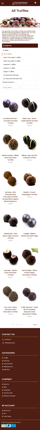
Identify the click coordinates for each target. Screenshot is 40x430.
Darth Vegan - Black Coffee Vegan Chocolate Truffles (29, 273)
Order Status (7, 416)
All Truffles (8, 54)
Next (35, 324)
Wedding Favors (8, 366)
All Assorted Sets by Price (12, 78)
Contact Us (8, 339)
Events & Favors (8, 82)
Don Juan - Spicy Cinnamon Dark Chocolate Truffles (10, 309)
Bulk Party (7, 369)
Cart (5, 413)
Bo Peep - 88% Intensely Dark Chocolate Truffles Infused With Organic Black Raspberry (11, 196)
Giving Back (7, 390)
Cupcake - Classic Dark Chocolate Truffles (10, 273)
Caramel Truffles (9, 64)
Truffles (5, 50)
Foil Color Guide (8, 393)
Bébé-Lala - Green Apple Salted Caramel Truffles (29, 121)
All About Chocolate (9, 396)
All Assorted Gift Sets (11, 75)
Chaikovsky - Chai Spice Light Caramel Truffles (10, 236)
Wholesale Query (10, 343)
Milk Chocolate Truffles (11, 61)
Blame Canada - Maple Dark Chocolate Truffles (10, 158)
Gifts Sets (6, 361)
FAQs (5, 387)
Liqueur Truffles (9, 68)
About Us (6, 384)
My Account (7, 410)
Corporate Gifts (8, 363)
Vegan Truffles (8, 71)
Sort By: (5, 87)
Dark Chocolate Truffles (12, 57)
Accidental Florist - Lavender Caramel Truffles (10, 121)
